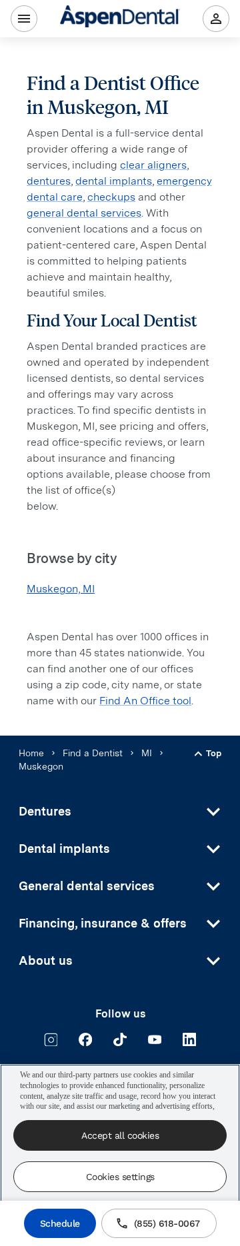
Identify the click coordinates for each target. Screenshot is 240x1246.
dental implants (113, 181)
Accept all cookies (120, 1135)
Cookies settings (120, 1176)
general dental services (84, 213)
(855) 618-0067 (167, 1223)
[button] (120, 812)
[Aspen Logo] (120, 18)
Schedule (60, 1223)
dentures (49, 181)
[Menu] (24, 18)
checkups (111, 197)
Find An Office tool (145, 700)
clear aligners (153, 165)
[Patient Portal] (216, 18)
